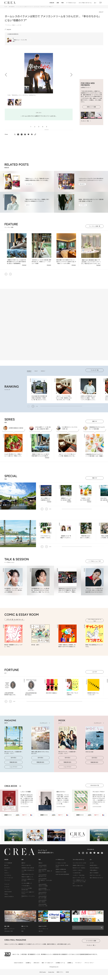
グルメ (5, 870)
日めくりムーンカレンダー (95, 875)
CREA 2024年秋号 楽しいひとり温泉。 (43, 897)
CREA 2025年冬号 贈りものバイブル (42, 893)
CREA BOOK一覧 (94, 785)
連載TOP (23, 863)
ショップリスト (13, 767)
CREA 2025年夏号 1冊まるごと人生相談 (43, 885)
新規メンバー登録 (91, 107)
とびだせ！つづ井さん (77, 870)
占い (95, 2)
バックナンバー (44, 723)
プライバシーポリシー (89, 962)
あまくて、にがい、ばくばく (79, 877)
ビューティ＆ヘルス (8, 877)
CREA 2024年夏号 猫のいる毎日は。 (42, 901)
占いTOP (94, 672)
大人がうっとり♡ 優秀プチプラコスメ (28, 893)
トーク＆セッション (71, 2)
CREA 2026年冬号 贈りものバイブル (42, 875)
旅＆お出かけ (7, 867)
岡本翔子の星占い (93, 865)
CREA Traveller (42, 972)
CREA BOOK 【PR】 (8, 931)
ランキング (6, 884)
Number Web (51, 972)
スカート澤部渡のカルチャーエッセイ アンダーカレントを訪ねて (79, 882)
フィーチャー (7, 889)
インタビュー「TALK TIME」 (79, 875)
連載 (58, 2)
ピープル (23, 928)
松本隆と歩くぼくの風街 (61, 871)
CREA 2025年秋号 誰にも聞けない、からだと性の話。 (45, 880)
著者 (22, 931)
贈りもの (6, 865)
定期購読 (69, 962)
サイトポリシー (78, 962)
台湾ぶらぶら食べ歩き (26, 865)
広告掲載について (59, 962)
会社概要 (27, 962)
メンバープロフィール (43, 928)
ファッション (7, 880)
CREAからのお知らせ (9, 896)
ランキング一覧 (94, 370)
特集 (62, 2)
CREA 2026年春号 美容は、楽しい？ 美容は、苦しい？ (45, 871)
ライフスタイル (7, 875)
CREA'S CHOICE (8, 891)
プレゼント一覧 (85, 121)
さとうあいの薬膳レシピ (27, 883)
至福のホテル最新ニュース (27, 876)
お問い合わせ (36, 962)
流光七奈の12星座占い (94, 867)
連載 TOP (94, 421)
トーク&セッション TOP (95, 561)
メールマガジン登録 (91, 940)
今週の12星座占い (93, 870)
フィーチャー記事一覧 (94, 226)
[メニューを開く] (100, 2)
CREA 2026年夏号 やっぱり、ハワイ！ (43, 866)
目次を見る (13, 757)
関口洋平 (9, 29)
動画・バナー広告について (47, 962)
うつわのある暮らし (26, 885)
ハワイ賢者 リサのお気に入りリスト (28, 871)
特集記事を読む (13, 762)
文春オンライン (60, 972)
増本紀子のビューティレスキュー (28, 897)
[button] (6, 75)
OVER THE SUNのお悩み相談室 (62, 874)
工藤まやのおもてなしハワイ (28, 874)
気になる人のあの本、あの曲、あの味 (62, 866)
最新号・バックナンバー (9, 928)
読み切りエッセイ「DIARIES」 (79, 867)
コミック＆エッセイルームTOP (94, 620)
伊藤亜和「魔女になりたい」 (79, 865)
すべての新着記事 (8, 863)
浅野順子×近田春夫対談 (61, 869)
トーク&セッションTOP (61, 863)
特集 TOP (94, 478)
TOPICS (6, 894)
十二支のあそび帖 (76, 872)
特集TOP (40, 863)
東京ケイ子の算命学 (94, 872)
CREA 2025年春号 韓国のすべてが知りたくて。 (45, 889)
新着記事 (52, 2)
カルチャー (6, 872)
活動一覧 (40, 931)
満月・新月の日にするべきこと (96, 877)
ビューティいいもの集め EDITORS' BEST (27, 889)
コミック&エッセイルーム (85, 2)
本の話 (67, 972)
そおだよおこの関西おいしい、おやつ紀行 (28, 880)
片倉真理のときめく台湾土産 (28, 867)
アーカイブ (6, 886)
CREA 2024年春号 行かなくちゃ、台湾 (43, 905)
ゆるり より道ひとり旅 (77, 885)
